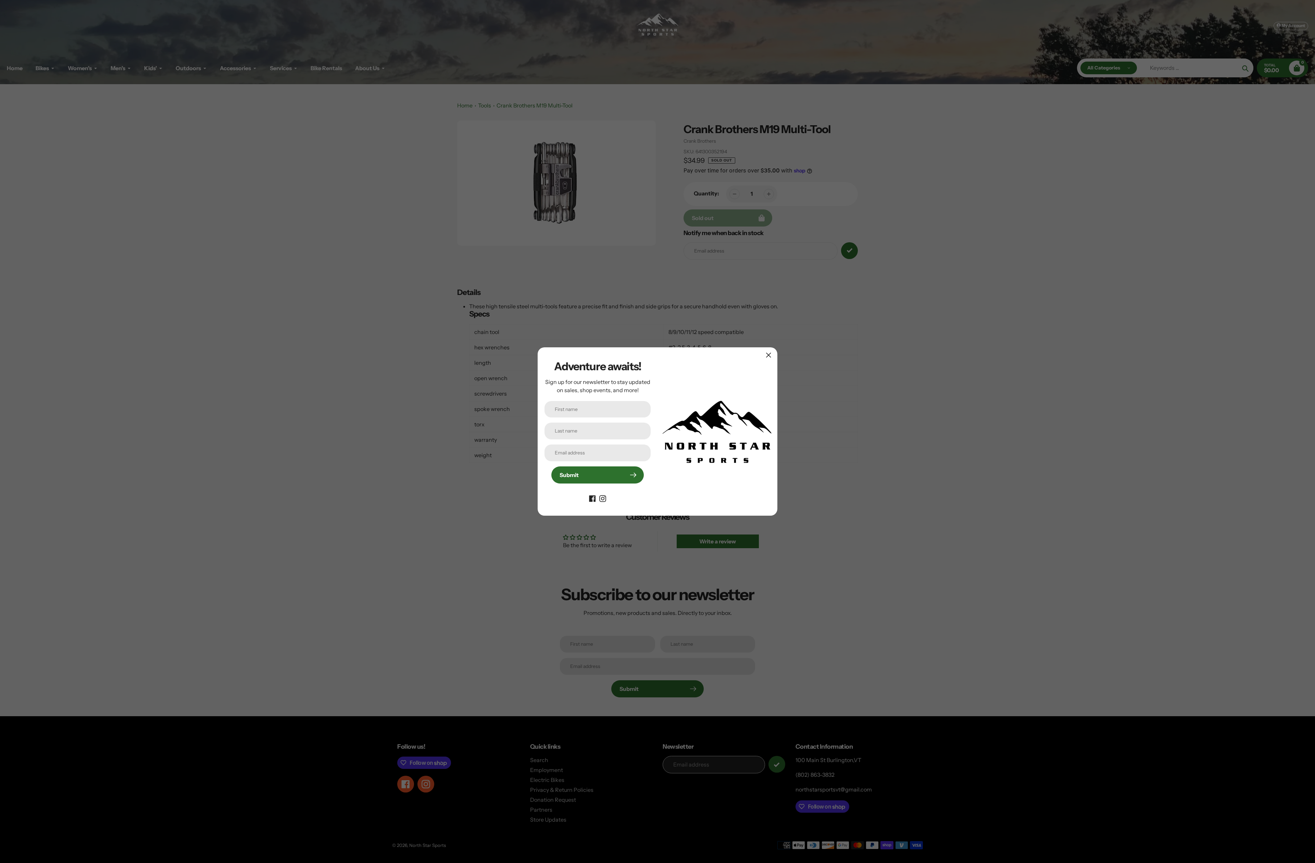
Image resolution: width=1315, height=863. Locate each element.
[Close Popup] (768, 355)
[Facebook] (592, 497)
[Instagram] (602, 497)
